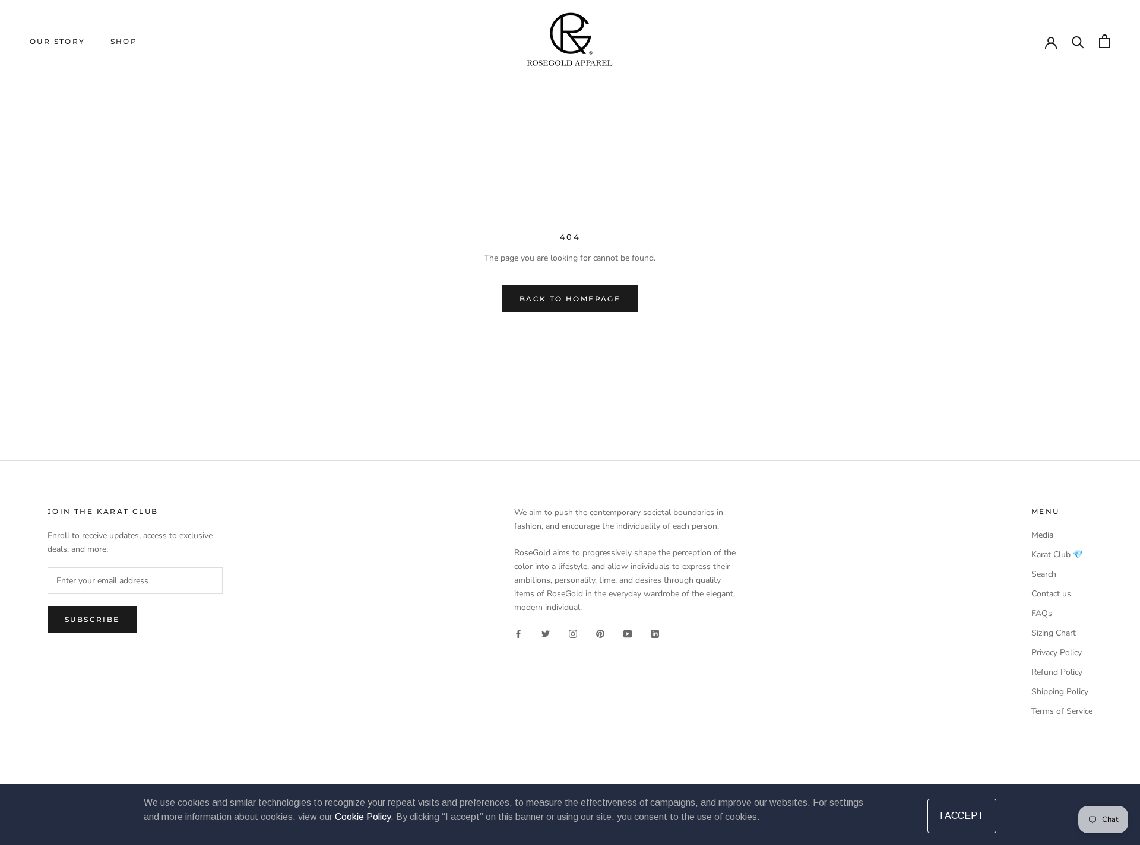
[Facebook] (518, 633)
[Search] (1078, 41)
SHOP (124, 41)
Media (1042, 535)
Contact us (1051, 593)
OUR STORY (58, 41)
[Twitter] (546, 633)
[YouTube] (627, 633)
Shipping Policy (1059, 691)
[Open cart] (1104, 41)
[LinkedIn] (655, 633)
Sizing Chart (1053, 632)
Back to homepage (570, 298)
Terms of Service (1061, 711)
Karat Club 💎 (1057, 554)
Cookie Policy (363, 817)
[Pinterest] (600, 633)
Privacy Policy (1056, 652)
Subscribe (92, 619)
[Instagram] (573, 633)
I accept (962, 816)
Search (1043, 574)
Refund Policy (1056, 672)
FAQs (1041, 613)
